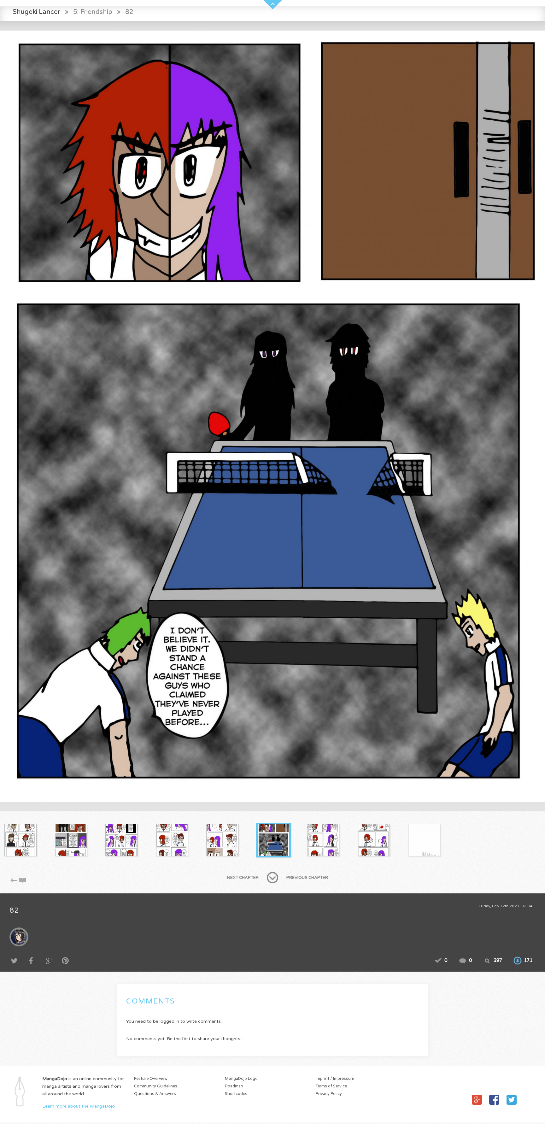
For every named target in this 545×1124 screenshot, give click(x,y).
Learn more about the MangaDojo (78, 1106)
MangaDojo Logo (241, 1078)
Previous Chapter (307, 877)
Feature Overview (150, 1078)
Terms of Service (331, 1086)
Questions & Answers (155, 1094)
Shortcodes (236, 1094)
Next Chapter (243, 877)
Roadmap (234, 1086)
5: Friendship (92, 12)
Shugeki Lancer (36, 12)
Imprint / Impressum (335, 1078)
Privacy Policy (329, 1094)
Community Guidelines (155, 1086)
